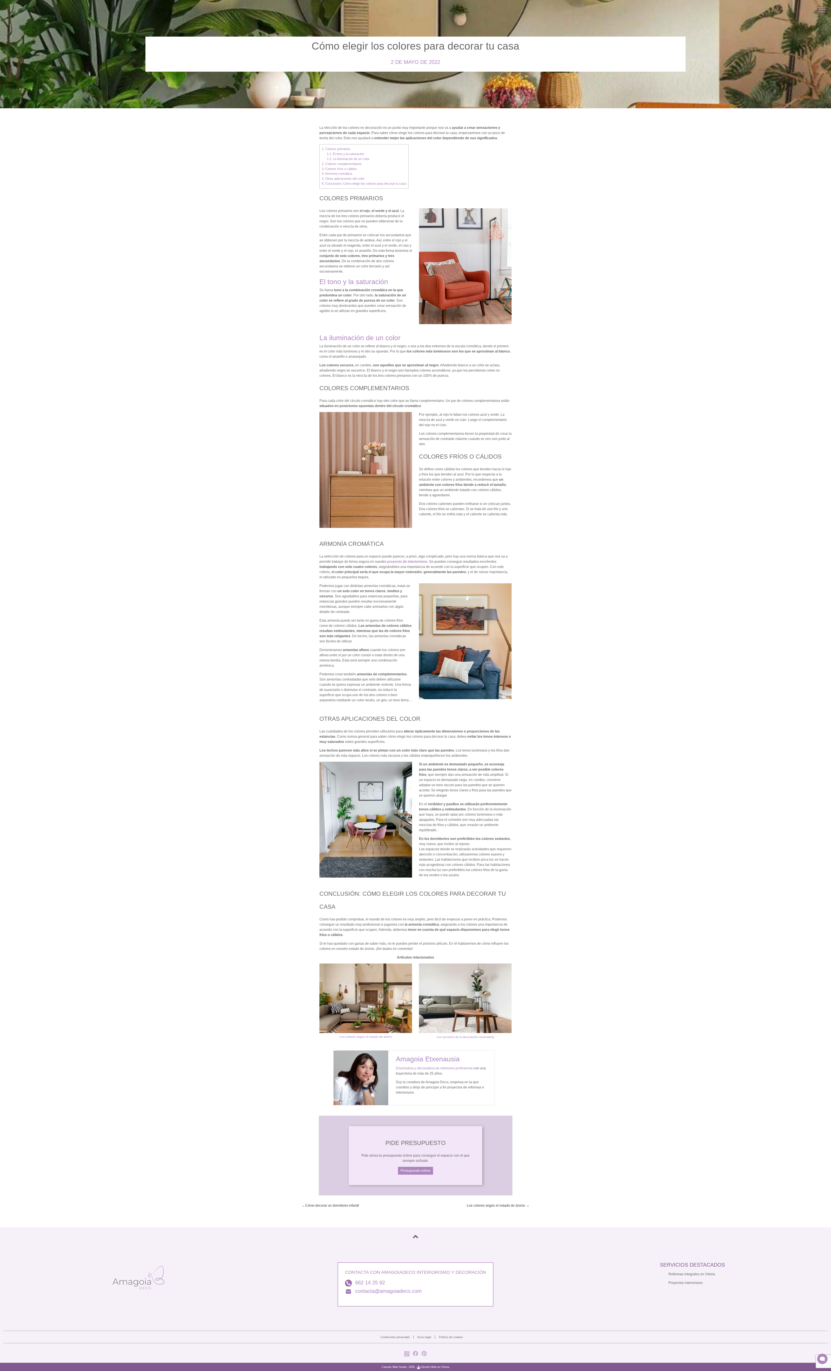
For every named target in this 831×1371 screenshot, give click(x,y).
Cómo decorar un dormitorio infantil (332, 1205)
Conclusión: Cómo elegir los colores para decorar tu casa (364, 183)
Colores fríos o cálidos (339, 169)
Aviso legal (424, 1337)
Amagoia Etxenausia (428, 1059)
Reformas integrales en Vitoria (691, 1274)
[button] (822, 1359)
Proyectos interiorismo (685, 1283)
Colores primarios (336, 149)
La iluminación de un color (348, 159)
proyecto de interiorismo (407, 561)
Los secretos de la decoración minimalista (465, 1037)
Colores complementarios (342, 164)
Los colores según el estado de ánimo (366, 1036)
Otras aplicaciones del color (343, 178)
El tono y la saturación (345, 154)
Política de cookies (451, 1337)
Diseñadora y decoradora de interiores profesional (434, 1068)
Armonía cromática (337, 173)
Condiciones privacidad (394, 1337)
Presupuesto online (415, 1170)
